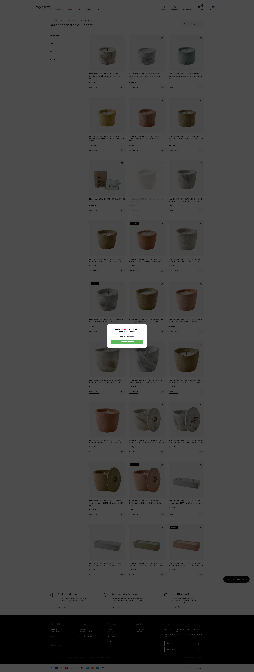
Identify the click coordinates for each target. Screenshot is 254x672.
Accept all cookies (127, 342)
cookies (124, 329)
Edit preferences (127, 336)
